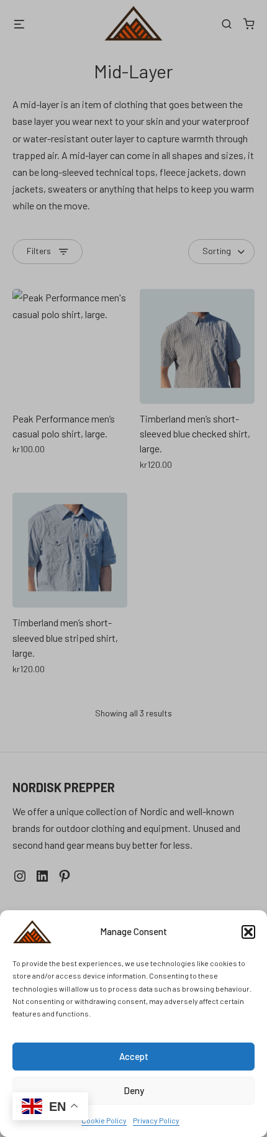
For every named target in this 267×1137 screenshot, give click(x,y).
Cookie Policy (104, 1120)
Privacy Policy (156, 1120)
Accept (133, 1056)
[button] (248, 932)
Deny (134, 1090)
